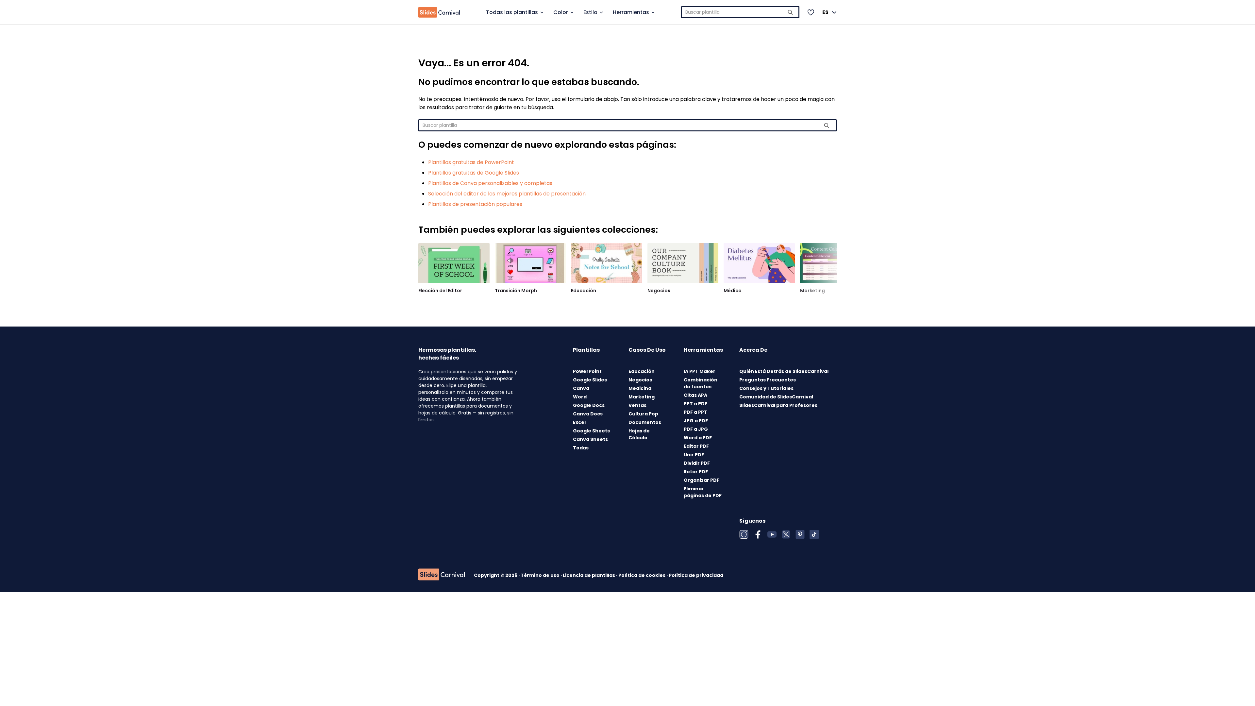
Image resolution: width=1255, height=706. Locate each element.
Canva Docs (588, 414)
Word (580, 397)
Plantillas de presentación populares (475, 204)
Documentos (644, 422)
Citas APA (695, 395)
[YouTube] (772, 534)
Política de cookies (642, 575)
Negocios (658, 290)
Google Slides (590, 380)
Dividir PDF (697, 463)
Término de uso (541, 575)
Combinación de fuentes (700, 383)
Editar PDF (696, 446)
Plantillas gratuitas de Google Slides (473, 172)
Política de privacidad (696, 575)
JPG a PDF (696, 420)
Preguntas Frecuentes (767, 380)
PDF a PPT (695, 412)
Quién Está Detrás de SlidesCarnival (783, 371)
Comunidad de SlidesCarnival (776, 397)
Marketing (812, 290)
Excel (579, 422)
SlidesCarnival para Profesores (778, 405)
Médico (733, 290)
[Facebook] (757, 534)
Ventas (637, 405)
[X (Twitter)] (786, 534)
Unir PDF (694, 454)
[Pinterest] (800, 534)
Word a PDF (698, 437)
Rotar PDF (696, 471)
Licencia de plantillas (589, 575)
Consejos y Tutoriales (766, 388)
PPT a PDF (695, 403)
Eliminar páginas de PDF (703, 492)
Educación (583, 290)
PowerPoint (587, 371)
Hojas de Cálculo (639, 434)
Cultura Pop (643, 414)
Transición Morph (516, 290)
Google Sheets (591, 431)
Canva (581, 388)
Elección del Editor (440, 290)
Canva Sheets (590, 439)
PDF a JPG (696, 429)
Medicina (639, 388)
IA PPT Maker (699, 371)
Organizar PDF (701, 480)
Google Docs (589, 405)
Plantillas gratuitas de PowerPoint (471, 162)
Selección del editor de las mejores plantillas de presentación (507, 193)
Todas (581, 448)
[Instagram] (743, 534)
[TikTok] (814, 534)
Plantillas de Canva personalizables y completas (490, 183)
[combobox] (740, 12)
